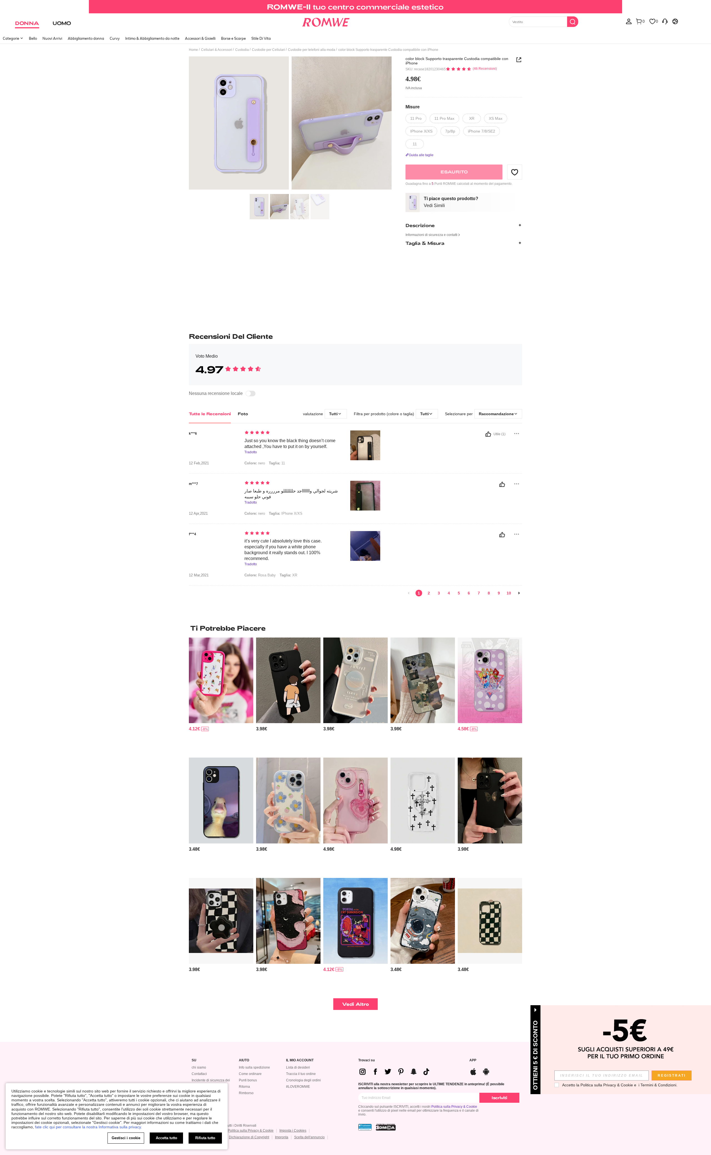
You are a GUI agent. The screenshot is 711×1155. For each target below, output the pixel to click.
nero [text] (254, 463)
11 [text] (277, 463)
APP (472, 1060)
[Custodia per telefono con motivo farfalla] (490, 800)
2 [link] (429, 593)
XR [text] (288, 575)
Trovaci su (366, 1060)
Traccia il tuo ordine (301, 1074)
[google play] (486, 1071)
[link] (355, 6)
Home (193, 50)
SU (194, 1060)
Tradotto (250, 452)
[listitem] (221, 695)
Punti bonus (248, 1080)
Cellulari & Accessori (216, 50)
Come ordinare (250, 1074)
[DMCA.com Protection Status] (386, 1127)
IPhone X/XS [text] (285, 513)
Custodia (242, 50)
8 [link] (489, 593)
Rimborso (246, 1093)
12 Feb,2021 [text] (199, 463)
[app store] (473, 1071)
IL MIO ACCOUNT (300, 1060)
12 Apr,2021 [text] (198, 514)
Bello (33, 38)
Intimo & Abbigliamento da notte (152, 38)
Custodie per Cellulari (268, 50)
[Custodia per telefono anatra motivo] (221, 800)
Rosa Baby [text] (260, 575)
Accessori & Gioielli (200, 38)
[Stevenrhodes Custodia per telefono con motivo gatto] (355, 921)
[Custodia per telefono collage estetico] (422, 680)
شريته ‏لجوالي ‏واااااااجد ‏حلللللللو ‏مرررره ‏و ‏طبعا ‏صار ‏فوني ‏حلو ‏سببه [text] (291, 494)
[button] (514, 172)
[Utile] (488, 434)
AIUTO (244, 1060)
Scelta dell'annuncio (309, 1137)
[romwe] (325, 21)
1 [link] (419, 593)
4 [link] (449, 593)
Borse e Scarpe (233, 38)
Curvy (115, 38)
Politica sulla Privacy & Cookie (454, 1107)
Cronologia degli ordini (303, 1080)
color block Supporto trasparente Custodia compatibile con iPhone (456, 60)
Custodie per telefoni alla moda (311, 50)
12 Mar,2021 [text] (199, 575)
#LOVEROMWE (298, 1087)
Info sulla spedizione (254, 1067)
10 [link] (509, 593)
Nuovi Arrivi (52, 38)
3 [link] (439, 593)
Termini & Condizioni (658, 1085)
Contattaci (199, 1074)
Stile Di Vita (261, 38)
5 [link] (459, 593)
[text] (291, 433)
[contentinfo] (194, 729)
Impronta (281, 1137)
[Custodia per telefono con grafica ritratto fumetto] (288, 680)
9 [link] (499, 593)
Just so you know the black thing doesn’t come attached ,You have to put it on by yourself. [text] (290, 443)
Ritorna (244, 1087)
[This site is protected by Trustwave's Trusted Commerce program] (365, 1127)
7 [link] (479, 593)
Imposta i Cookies (292, 1130)
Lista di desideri (298, 1067)
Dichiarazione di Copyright (249, 1137)
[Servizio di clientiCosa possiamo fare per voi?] (665, 21)
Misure (412, 106)
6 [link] (469, 593)
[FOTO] (290, 123)
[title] (355, 628)
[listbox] (629, 21)
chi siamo (199, 1067)
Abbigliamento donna (86, 38)
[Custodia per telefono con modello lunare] (288, 921)
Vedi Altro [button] (355, 1004)
